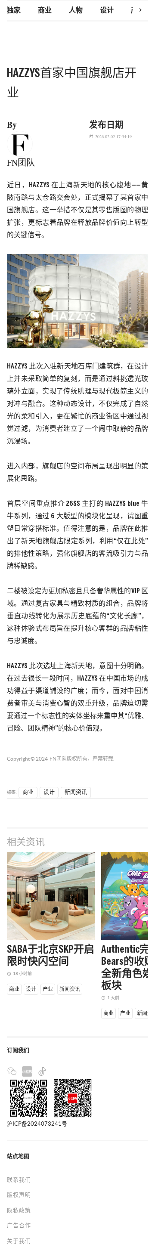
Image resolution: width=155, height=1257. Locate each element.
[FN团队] (20, 143)
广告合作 (19, 1225)
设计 (107, 10)
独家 (14, 10)
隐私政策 (19, 1210)
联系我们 (19, 1180)
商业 (45, 10)
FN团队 (58, 759)
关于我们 (19, 1241)
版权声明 (19, 1195)
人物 (76, 10)
